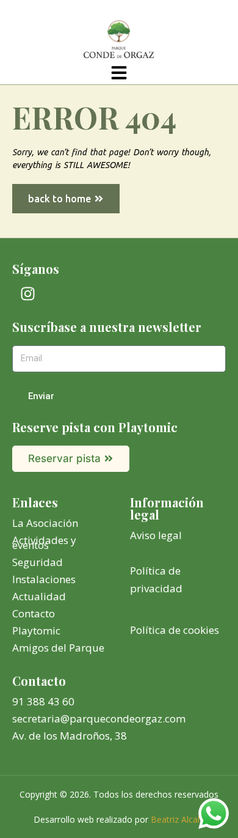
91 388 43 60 (43, 701)
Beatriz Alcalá (177, 819)
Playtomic (36, 630)
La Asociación (45, 523)
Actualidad (39, 596)
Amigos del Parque (58, 648)
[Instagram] (27, 293)
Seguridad (37, 562)
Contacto (33, 613)
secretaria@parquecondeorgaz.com (99, 718)
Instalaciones (44, 579)
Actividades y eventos (44, 542)
